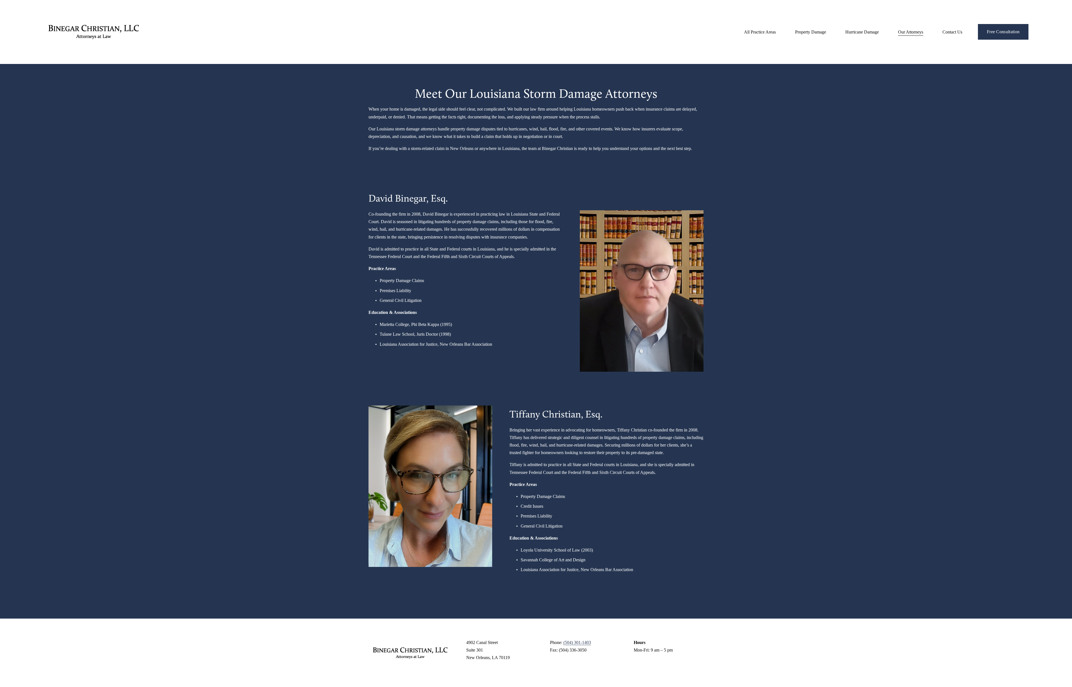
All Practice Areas (760, 32)
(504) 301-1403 (577, 642)
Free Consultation (1003, 31)
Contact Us (952, 32)
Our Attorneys (910, 32)
